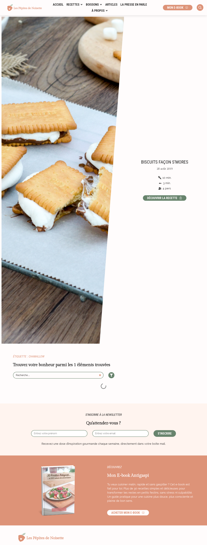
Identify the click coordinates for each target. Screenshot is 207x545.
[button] (74, 5)
